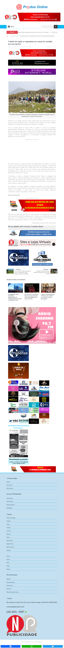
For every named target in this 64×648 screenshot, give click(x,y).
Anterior (18, 269)
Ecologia (8, 527)
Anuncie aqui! (10, 485)
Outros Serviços (10, 488)
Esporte (8, 537)
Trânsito (8, 569)
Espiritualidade (28, 46)
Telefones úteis (10, 585)
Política (8, 559)
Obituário (9, 579)
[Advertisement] (32, 152)
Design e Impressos (11, 504)
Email (55, 46)
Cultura (8, 524)
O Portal (8, 481)
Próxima (46, 269)
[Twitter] (53, 646)
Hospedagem (9, 508)
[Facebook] (10, 646)
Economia (9, 530)
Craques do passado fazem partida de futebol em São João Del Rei (42, 272)
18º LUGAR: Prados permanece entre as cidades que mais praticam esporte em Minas (22, 272)
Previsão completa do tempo (12, 592)
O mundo (8, 550)
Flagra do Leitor (10, 543)
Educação (9, 534)
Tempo (8, 565)
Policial (8, 556)
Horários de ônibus (11, 582)
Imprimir (49, 46)
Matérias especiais (10, 547)
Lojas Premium (10, 501)
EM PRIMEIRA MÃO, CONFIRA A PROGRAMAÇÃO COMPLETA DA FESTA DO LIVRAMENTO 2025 (15, 297)
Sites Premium (10, 498)
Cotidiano (9, 521)
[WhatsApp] (32, 646)
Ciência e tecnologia (11, 517)
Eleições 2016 (10, 540)
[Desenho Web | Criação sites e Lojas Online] (22, 625)
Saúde (8, 562)
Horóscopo (9, 588)
